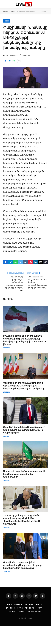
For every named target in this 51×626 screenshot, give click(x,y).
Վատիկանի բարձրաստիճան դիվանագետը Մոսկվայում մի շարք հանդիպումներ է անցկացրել (22, 565)
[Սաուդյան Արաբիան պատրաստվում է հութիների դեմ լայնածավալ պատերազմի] (25, 454)
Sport (39, 608)
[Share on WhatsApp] (14, 61)
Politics (29, 604)
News (7, 21)
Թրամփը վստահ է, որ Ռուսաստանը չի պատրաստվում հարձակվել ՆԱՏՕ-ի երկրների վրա (24, 430)
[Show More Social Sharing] (19, 61)
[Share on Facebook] (5, 61)
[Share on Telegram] (9, 61)
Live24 (5, 55)
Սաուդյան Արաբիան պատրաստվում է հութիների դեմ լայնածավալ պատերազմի (24, 474)
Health (12, 612)
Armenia (18, 604)
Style (20, 608)
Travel (22, 612)
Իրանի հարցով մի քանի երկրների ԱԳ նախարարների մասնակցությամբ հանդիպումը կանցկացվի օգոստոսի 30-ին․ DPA (25, 340)
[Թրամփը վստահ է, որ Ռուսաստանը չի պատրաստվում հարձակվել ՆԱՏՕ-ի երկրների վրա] (25, 410)
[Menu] (46, 4)
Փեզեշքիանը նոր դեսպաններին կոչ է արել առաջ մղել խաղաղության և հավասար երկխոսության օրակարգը (23, 385)
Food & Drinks (35, 612)
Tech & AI (29, 608)
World (38, 604)
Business (10, 608)
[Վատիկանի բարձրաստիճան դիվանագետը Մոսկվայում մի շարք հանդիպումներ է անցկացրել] (25, 546)
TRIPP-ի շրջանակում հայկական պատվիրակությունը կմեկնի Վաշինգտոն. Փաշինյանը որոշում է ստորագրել (21, 519)
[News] (24, 4)
